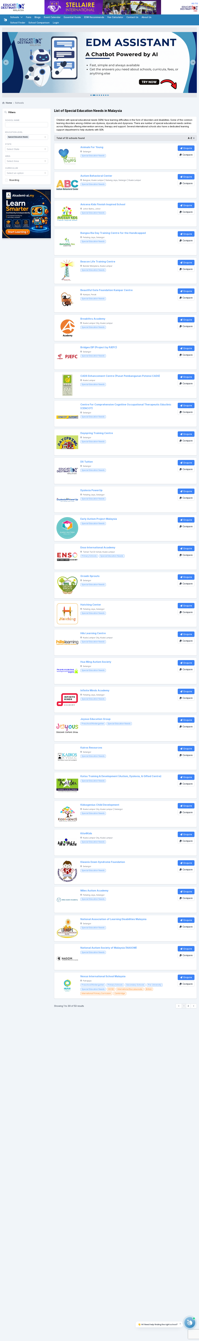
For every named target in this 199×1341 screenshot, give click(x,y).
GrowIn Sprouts (90, 576)
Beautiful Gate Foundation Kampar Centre (106, 290)
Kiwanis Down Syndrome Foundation (102, 862)
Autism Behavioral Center (96, 175)
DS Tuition (86, 461)
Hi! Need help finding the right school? (158, 1324)
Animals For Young (91, 147)
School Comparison (39, 22)
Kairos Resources (91, 747)
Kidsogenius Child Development (99, 804)
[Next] (193, 62)
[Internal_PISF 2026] (99, 62)
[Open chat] (189, 1322)
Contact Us (132, 17)
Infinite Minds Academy (94, 690)
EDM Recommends (94, 17)
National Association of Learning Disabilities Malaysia (113, 919)
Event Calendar (52, 17)
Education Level (14, 132)
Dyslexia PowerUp (91, 490)
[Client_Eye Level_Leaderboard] (102, 7)
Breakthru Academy (92, 318)
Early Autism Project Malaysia (98, 518)
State (8, 144)
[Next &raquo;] (194, 1006)
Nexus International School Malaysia (102, 976)
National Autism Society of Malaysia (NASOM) (108, 947)
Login (56, 22)
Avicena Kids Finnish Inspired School (102, 204)
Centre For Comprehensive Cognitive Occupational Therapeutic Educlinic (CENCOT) (125, 406)
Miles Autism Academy (94, 890)
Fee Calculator (115, 17)
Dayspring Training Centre (96, 433)
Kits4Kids (86, 833)
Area (7, 156)
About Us (146, 17)
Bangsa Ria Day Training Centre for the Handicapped (113, 233)
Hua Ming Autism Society (95, 661)
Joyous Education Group (95, 719)
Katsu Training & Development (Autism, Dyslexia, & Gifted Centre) (120, 776)
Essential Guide (72, 17)
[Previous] (6, 62)
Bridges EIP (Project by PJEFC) (98, 347)
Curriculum (11, 168)
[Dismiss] (180, 1323)
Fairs (28, 17)
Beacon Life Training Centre (97, 261)
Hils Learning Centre (93, 633)
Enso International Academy (97, 547)
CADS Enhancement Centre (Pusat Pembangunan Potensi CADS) (120, 375)
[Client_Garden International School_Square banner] (26, 214)
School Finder (17, 22)
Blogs (38, 17)
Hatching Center (90, 604)
